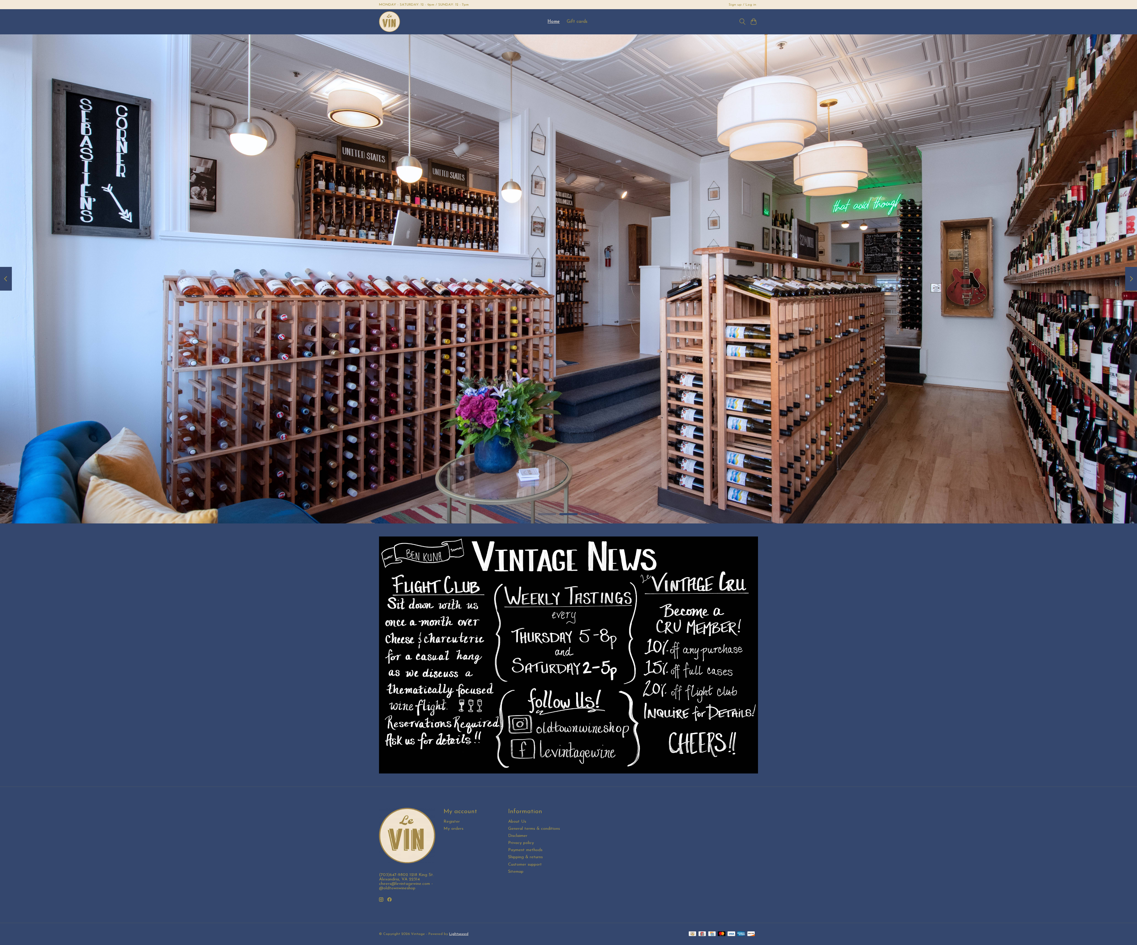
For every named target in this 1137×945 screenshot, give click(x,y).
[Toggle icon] (742, 21)
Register (452, 821)
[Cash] (692, 934)
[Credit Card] (712, 934)
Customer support (525, 864)
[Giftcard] (702, 934)
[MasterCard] (721, 934)
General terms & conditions (534, 829)
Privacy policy (521, 843)
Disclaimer (517, 836)
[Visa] (731, 934)
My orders (453, 829)
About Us (517, 821)
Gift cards (577, 21)
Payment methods (525, 850)
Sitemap (515, 871)
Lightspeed (458, 934)
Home (553, 21)
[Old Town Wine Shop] (389, 21)
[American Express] (741, 934)
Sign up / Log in (742, 5)
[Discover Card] (751, 934)
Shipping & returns (525, 857)
